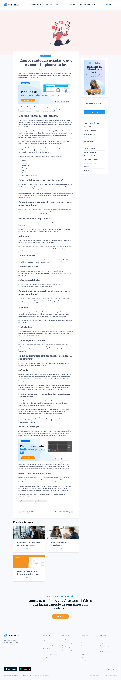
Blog (101, 643)
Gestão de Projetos (52, 4)
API (82, 643)
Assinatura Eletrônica (50, 652)
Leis (85, 145)
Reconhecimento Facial (50, 646)
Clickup (83, 660)
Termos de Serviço (94, 675)
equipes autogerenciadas (26, 501)
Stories (102, 649)
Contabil (72, 4)
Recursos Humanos (89, 134)
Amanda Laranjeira (20, 548)
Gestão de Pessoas (89, 148)
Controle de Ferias (49, 649)
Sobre (102, 640)
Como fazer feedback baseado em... (60, 543)
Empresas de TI (67, 651)
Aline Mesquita (34, 69)
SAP (82, 655)
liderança (30, 187)
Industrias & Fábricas (68, 640)
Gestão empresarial (90, 152)
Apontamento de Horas (50, 655)
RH (64, 4)
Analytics (46, 657)
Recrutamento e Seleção (91, 156)
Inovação (86, 166)
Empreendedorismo (90, 163)
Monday (83, 652)
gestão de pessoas (40, 501)
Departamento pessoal (91, 159)
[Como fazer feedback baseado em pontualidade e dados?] (63, 532)
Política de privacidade (110, 675)
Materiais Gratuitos (87, 4)
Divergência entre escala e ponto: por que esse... (28, 543)
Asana (83, 646)
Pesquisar (95, 112)
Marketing (87, 170)
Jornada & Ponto (35, 4)
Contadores (85, 640)
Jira (82, 649)
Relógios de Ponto (48, 643)
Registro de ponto (48, 640)
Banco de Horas (88, 141)
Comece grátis (60, 616)
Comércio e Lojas (67, 643)
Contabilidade (88, 137)
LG (82, 657)
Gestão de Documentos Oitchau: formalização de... (28, 572)
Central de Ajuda (105, 646)
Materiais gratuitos (106, 652)
